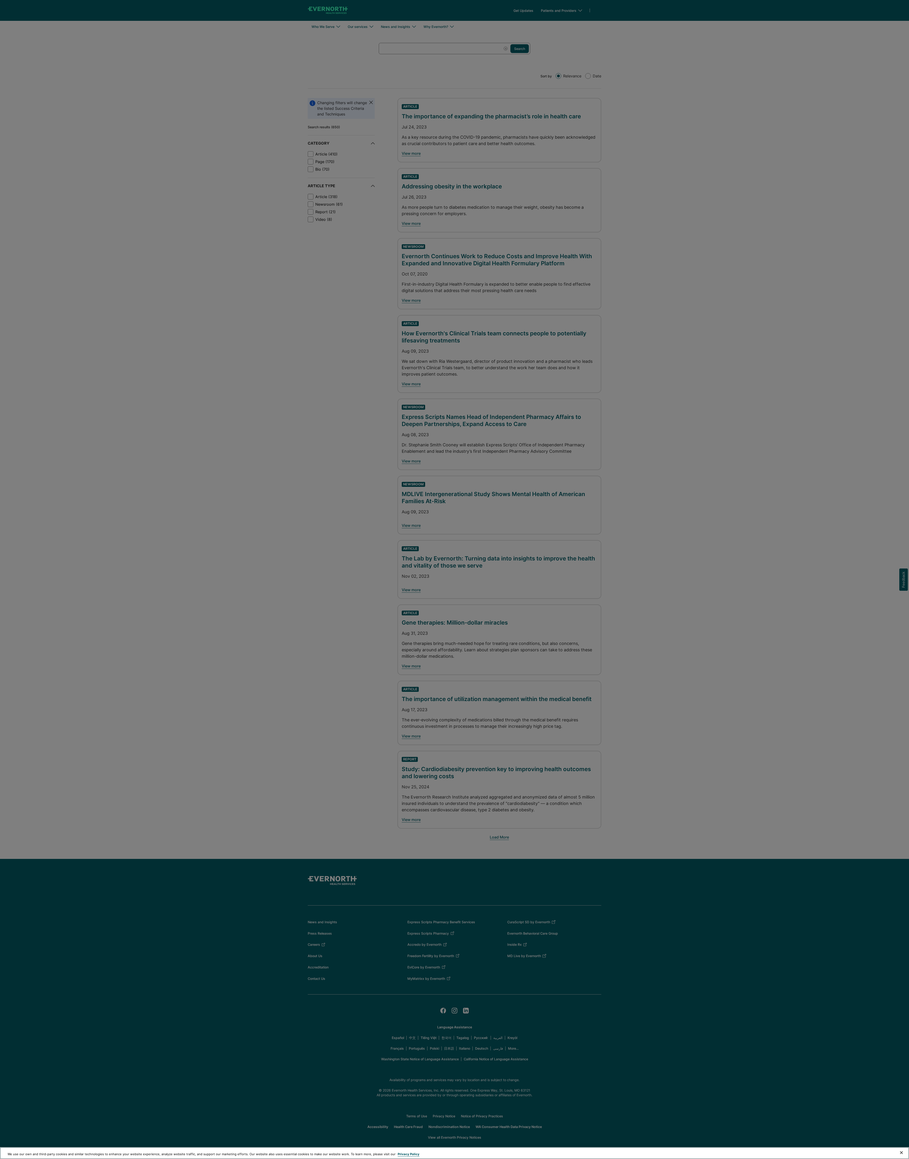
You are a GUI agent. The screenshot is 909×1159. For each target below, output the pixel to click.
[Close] (901, 1152)
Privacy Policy (408, 1154)
